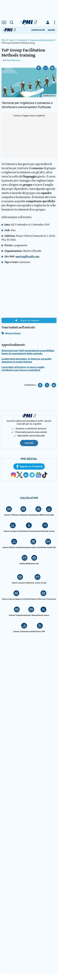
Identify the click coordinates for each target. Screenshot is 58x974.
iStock (52, 96)
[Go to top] (52, 964)
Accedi (51, 30)
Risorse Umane (13, 333)
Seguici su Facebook (31, 466)
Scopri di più (38, 30)
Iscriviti (29, 443)
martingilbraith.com (27, 256)
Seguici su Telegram (29, 320)
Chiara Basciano (12, 60)
